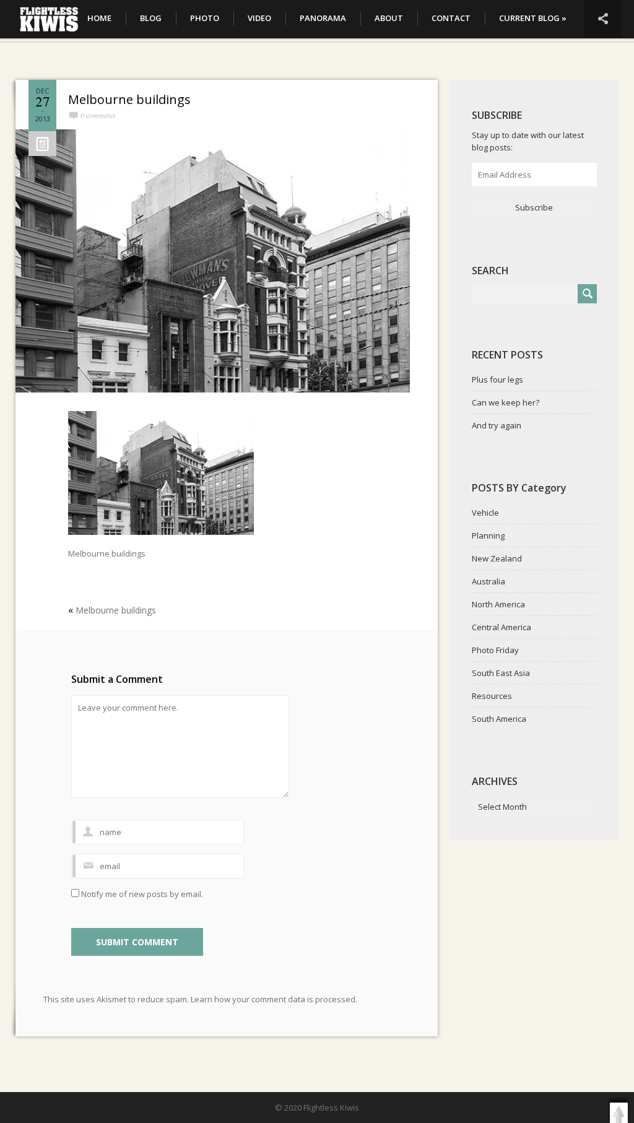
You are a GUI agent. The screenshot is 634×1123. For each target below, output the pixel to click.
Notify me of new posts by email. (142, 894)
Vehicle (485, 512)
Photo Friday (495, 650)
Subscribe (534, 207)
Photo (204, 18)
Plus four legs (497, 379)
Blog (151, 18)
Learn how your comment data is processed (273, 999)
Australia (488, 581)
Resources (492, 695)
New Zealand (497, 558)
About (389, 18)
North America (498, 604)
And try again (496, 425)
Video (259, 18)
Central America (501, 627)
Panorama (323, 18)
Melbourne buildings (129, 99)
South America (499, 718)
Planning (488, 535)
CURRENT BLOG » (533, 18)
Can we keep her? (505, 402)
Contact (451, 18)
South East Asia (501, 673)
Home (99, 18)
